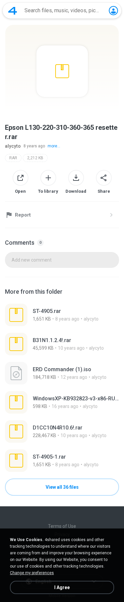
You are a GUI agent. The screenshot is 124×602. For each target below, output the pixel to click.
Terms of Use (62, 526)
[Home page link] (13, 11)
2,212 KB (35, 158)
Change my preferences (32, 573)
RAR (13, 158)
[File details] (62, 315)
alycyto (13, 146)
